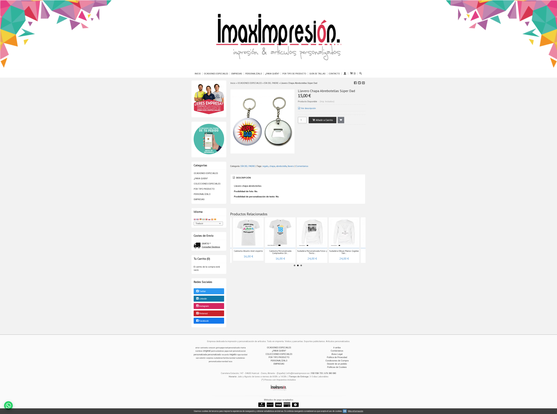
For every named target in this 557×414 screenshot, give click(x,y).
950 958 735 (317, 373)
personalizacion (239, 351)
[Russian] (209, 219)
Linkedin (203, 298)
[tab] (241, 177)
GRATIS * (206, 243)
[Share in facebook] (355, 83)
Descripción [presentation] (243, 177)
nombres (198, 351)
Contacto (334, 73)
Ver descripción (308, 108)
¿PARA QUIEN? (201, 178)
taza (230, 361)
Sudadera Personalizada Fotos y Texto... (312, 252)
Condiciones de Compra (337, 360)
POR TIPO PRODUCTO (204, 189)
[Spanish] (212, 219)
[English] (195, 219)
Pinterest (203, 313)
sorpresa (209, 358)
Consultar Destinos (211, 247)
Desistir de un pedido (337, 364)
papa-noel (228, 351)
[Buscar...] (361, 73)
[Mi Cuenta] (345, 73)
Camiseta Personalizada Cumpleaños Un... (280, 252)
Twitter (202, 291)
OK (344, 411)
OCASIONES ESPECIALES (216, 73)
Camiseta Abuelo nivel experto (248, 251)
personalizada (200, 354)
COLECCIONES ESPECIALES (207, 183)
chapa (272, 166)
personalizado (214, 354)
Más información (355, 411)
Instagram (204, 306)
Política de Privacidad (337, 357)
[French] (198, 219)
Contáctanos (337, 350)
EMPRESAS (236, 73)
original (206, 350)
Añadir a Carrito (324, 120)
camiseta (204, 348)
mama (243, 348)
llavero (291, 166)
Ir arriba (337, 347)
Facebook (204, 321)
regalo (265, 166)
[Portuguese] (206, 219)
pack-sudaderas (217, 351)
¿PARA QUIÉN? (272, 73)
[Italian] (203, 219)
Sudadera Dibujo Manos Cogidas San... (344, 252)
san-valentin (201, 358)
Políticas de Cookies (337, 367)
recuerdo (225, 355)
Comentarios (302, 166)
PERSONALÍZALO (253, 73)
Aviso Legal (336, 354)
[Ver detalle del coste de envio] (198, 245)
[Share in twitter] (359, 83)
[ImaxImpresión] (278, 35)
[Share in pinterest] (363, 83)
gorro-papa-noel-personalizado (228, 348)
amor (197, 348)
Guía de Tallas (317, 73)
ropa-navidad (242, 355)
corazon (211, 348)
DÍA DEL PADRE (247, 166)
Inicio (198, 73)
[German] (200, 219)
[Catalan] (215, 219)
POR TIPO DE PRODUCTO (294, 73)
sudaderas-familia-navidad (224, 358)
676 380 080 (330, 373)
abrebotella (281, 166)
